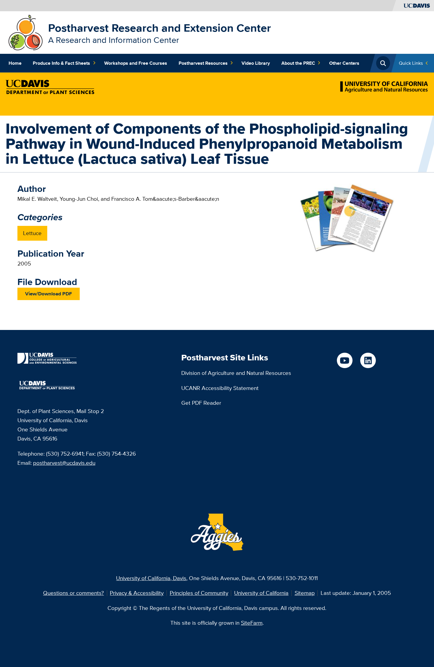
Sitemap (305, 593)
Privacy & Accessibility (137, 593)
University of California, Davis (151, 578)
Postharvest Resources (203, 63)
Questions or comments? (73, 593)
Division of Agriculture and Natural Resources (236, 373)
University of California (261, 593)
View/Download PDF (48, 293)
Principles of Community (199, 593)
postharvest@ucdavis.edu (64, 463)
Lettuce (32, 233)
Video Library (256, 63)
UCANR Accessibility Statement (220, 388)
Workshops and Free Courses (135, 63)
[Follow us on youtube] (345, 360)
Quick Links (411, 63)
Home (15, 63)
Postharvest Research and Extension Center (159, 28)
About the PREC (298, 63)
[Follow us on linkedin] (368, 360)
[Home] (26, 32)
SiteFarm (251, 623)
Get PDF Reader (201, 403)
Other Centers (344, 63)
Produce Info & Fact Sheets (61, 63)
